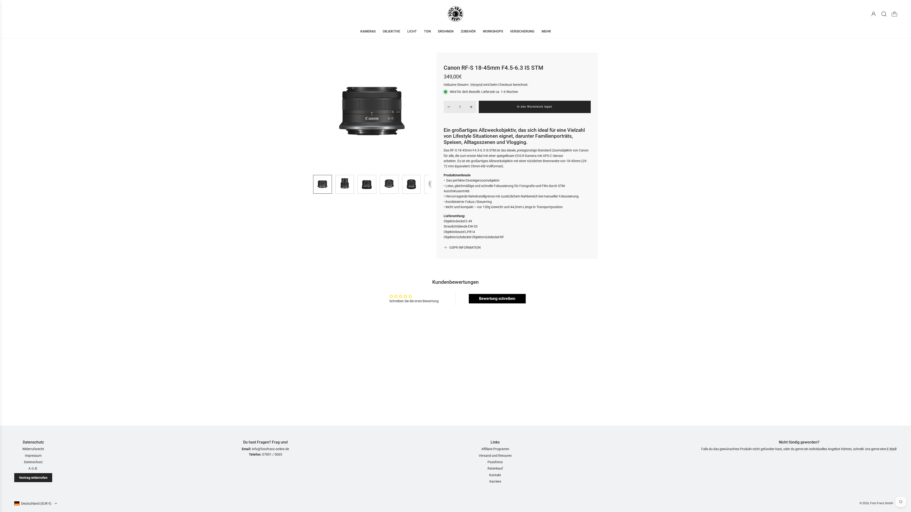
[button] (324, 112)
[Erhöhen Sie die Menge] (471, 107)
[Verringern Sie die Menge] (449, 107)
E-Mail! (892, 449)
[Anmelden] (873, 14)
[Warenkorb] (894, 14)
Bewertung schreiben (497, 298)
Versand (476, 85)
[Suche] (884, 14)
